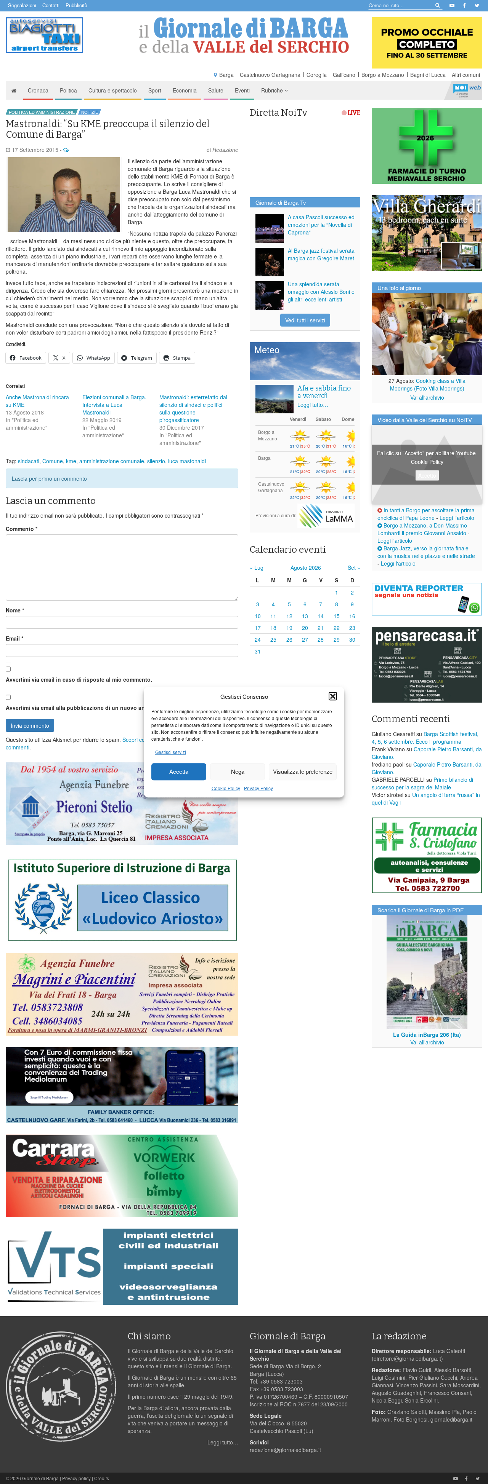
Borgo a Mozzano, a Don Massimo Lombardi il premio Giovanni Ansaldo (422, 529)
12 (289, 616)
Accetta (178, 772)
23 (352, 627)
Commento (21, 528)
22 (337, 627)
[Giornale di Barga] (244, 35)
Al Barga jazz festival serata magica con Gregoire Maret (321, 254)
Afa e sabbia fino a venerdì (324, 392)
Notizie (89, 112)
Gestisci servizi (170, 752)
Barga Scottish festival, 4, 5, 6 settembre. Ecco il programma (425, 737)
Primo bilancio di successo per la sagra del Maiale (422, 783)
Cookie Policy (226, 788)
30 (352, 639)
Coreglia (317, 74)
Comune (52, 461)
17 (258, 627)
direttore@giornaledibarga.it (407, 1358)
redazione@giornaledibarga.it (285, 1450)
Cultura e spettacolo (112, 90)
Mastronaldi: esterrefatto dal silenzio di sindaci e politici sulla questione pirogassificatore (193, 408)
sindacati (28, 461)
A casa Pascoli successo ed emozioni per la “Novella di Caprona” (321, 224)
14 (321, 616)
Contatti (50, 5)
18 (273, 627)
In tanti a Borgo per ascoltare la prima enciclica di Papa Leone (426, 513)
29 (337, 639)
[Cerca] (437, 5)
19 (289, 627)
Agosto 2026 (306, 567)
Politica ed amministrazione (42, 112)
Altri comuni (466, 74)
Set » (354, 567)
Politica (68, 90)
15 (337, 616)
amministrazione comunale (111, 461)
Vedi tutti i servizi (305, 320)
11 (273, 616)
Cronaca (38, 90)
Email (14, 638)
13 (305, 616)
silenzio (156, 461)
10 (258, 616)
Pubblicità (76, 5)
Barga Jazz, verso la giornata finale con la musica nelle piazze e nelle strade (426, 551)
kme (71, 461)
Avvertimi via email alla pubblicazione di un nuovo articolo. (83, 707)
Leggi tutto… (312, 404)
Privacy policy (76, 1478)
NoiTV (467, 90)
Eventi (242, 90)
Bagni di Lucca (428, 74)
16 (352, 616)
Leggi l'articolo (457, 517)
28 (321, 639)
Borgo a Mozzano (382, 74)
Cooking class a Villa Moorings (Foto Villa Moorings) (428, 384)
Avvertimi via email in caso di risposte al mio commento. (79, 679)
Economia (185, 90)
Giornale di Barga (40, 1478)
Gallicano (344, 74)
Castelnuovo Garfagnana (270, 74)
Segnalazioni (22, 5)
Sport (154, 90)
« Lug (256, 567)
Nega (237, 772)
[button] (333, 696)
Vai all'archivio (427, 397)
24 (258, 639)
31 (258, 651)
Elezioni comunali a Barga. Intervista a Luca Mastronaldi (114, 404)
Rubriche (272, 90)
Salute (215, 90)
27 (305, 639)
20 (305, 627)
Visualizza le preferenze (302, 772)
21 (321, 627)
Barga (226, 74)
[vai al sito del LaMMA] (326, 515)
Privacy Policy (258, 788)
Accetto (427, 475)
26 (289, 639)
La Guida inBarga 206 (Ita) (427, 1034)
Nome (15, 610)
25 (273, 639)
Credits (101, 1478)
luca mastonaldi (187, 461)
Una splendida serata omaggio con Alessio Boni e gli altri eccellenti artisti (321, 291)
